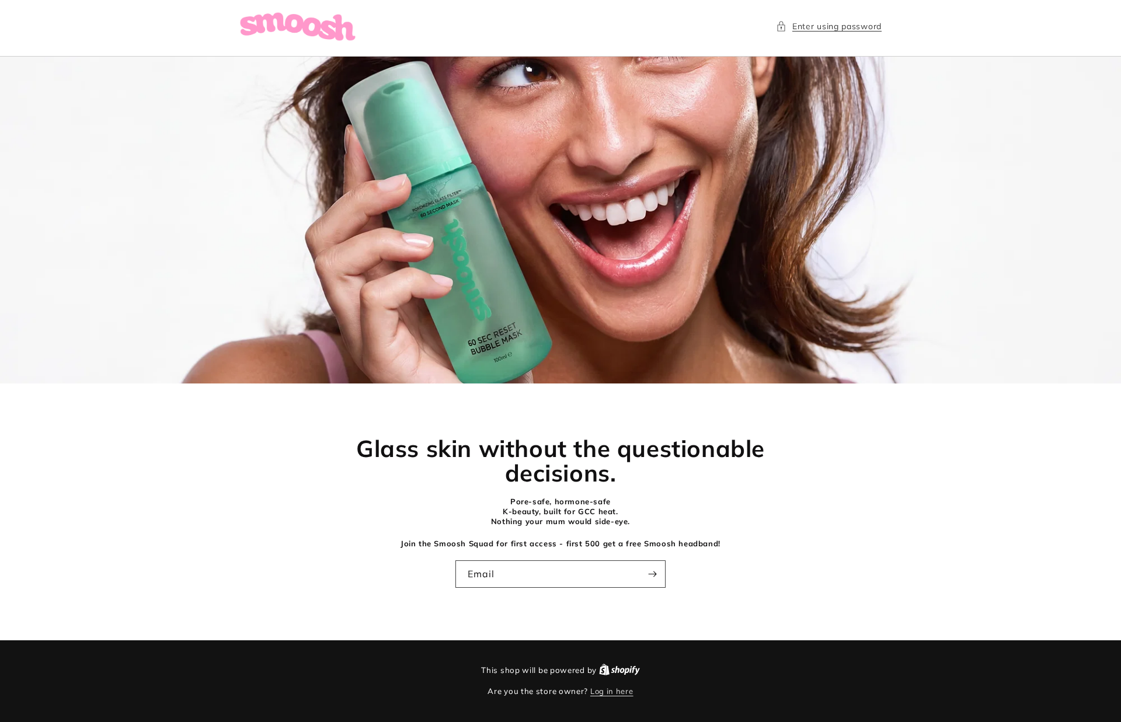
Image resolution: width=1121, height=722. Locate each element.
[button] (829, 26)
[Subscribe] (652, 574)
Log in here (611, 691)
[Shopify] (619, 670)
